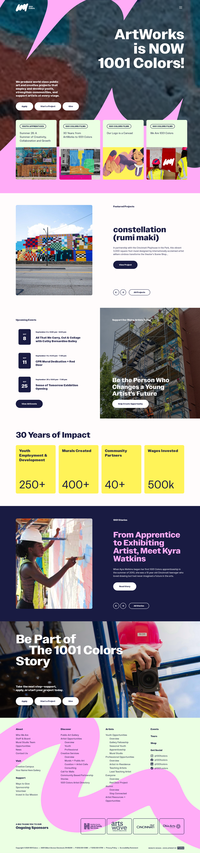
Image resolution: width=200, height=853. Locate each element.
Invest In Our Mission (27, 794)
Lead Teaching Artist (120, 771)
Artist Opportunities (71, 738)
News (18, 749)
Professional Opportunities (120, 756)
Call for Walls (67, 771)
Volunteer (21, 791)
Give (171, 7)
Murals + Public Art (74, 760)
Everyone (110, 775)
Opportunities (23, 745)
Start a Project (155, 7)
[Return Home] (25, 7)
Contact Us (22, 753)
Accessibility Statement (129, 848)
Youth (68, 745)
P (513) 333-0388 (81, 848)
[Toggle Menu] (180, 7)
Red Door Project (119, 782)
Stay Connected (118, 793)
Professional (71, 749)
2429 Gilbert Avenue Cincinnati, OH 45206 (57, 848)
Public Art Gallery (70, 734)
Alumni (109, 786)
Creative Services (70, 753)
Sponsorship (22, 787)
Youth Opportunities (116, 734)
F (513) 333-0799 (97, 848)
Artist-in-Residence (120, 764)
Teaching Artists (118, 767)
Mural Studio (116, 753)
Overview (69, 742)
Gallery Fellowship (119, 742)
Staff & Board (23, 738)
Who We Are (22, 734)
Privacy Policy (111, 848)
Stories (64, 778)
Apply (138, 7)
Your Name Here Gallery (28, 770)
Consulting (70, 767)
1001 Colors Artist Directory (75, 782)
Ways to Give (23, 783)
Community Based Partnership (77, 775)
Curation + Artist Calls (76, 764)
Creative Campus (25, 766)
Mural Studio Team (25, 742)
